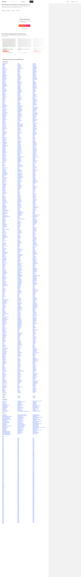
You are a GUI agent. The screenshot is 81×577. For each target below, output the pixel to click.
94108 (3, 439)
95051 (3, 475)
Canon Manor (19, 318)
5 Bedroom (19, 396)
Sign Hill (34, 183)
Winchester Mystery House (5, 411)
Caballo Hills (3, 146)
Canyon (34, 392)
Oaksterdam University (35, 425)
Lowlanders (3, 121)
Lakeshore (3, 87)
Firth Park (19, 252)
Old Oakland (3, 144)
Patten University (4, 415)
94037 (33, 521)
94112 (18, 440)
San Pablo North (19, 374)
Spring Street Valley (20, 211)
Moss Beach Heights (4, 386)
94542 (33, 501)
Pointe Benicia (4, 354)
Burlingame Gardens (35, 170)
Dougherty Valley (20, 186)
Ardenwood (34, 130)
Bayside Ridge (34, 252)
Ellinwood (3, 291)
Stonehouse (34, 266)
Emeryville (34, 176)
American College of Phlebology (6, 434)
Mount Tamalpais (35, 406)
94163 (3, 451)
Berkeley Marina (19, 150)
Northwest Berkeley (4, 152)
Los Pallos (34, 292)
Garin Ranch (19, 305)
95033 (3, 455)
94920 (3, 513)
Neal (18, 101)
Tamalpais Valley (20, 221)
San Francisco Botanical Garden (36, 405)
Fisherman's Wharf (35, 68)
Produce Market (34, 82)
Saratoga (19, 229)
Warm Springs (34, 129)
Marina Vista (19, 323)
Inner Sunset (19, 77)
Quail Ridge (34, 360)
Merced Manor (19, 86)
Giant (3, 287)
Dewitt (3, 247)
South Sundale (34, 132)
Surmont (19, 182)
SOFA (33, 106)
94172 (3, 452)
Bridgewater (34, 178)
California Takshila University (6, 433)
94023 (3, 495)
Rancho (18, 168)
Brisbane (34, 251)
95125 (3, 463)
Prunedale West (34, 369)
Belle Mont (34, 247)
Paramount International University (6, 419)
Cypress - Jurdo (19, 114)
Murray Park (19, 271)
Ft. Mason (19, 64)
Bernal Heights (19, 83)
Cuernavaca (19, 117)
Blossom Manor (4, 180)
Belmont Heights (4, 248)
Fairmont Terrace (35, 338)
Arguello (19, 189)
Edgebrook (19, 288)
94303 (3, 454)
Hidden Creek (4, 276)
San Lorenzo (3, 380)
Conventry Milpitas (20, 174)
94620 (18, 487)
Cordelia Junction (20, 325)
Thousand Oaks (19, 154)
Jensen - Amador (4, 158)
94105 (18, 438)
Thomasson (3, 326)
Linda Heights (4, 385)
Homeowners (73, 1)
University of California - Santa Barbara (7, 425)
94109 (18, 439)
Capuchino (34, 321)
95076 (3, 518)
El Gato (3, 179)
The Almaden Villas (20, 105)
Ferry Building (34, 403)
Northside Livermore (4, 237)
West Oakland (19, 137)
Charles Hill (19, 341)
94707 (33, 491)
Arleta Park (3, 334)
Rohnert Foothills (4, 318)
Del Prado (3, 156)
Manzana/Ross (19, 274)
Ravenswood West (4, 381)
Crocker (18, 296)
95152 (3, 468)
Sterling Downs (4, 251)
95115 (33, 460)
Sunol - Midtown (4, 124)
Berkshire (3, 311)
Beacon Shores (4, 225)
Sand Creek (3, 305)
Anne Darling (34, 103)
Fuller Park (34, 264)
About (77, 1)
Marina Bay (3, 278)
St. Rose (34, 217)
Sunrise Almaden (4, 109)
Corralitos (3, 369)
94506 (33, 506)
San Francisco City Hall (20, 407)
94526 (3, 507)
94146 (3, 448)
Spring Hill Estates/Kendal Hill (36, 275)
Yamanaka (3, 314)
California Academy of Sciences (21, 401)
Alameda (19, 208)
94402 (18, 477)
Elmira (18, 388)
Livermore (34, 236)
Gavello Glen (3, 118)
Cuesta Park (34, 117)
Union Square (4, 71)
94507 (18, 515)
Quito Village (19, 233)
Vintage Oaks (34, 124)
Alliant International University (36, 415)
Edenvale (19, 123)
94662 (18, 497)
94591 (33, 519)
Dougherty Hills (19, 187)
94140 (3, 446)
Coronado (3, 283)
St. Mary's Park (19, 89)
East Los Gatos (34, 179)
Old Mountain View (20, 115)
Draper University (4, 420)
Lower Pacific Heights (20, 68)
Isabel (3, 241)
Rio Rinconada (34, 180)
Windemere (34, 187)
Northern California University (6, 422)
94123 (33, 442)
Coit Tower (19, 403)
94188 (33, 452)
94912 (33, 498)
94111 (3, 440)
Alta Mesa (3, 99)
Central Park (3, 165)
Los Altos (3, 168)
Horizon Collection (35, 315)
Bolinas (3, 388)
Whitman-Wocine (4, 207)
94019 (3, 515)
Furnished (34, 397)
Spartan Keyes (4, 110)
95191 (33, 471)
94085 (3, 474)
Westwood (3, 268)
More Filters (17, 10)
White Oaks (34, 191)
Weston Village (4, 352)
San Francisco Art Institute (21, 426)
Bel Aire (18, 262)
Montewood (19, 235)
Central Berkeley (35, 152)
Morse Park (34, 121)
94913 (3, 499)
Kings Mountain (19, 334)
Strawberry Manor (35, 221)
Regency (19, 244)
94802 (33, 509)
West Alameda (4, 209)
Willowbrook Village (35, 361)
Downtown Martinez (4, 348)
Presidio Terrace (4, 67)
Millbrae (3, 321)
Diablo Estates (34, 310)
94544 (18, 502)
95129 (18, 464)
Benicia (33, 353)
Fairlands (3, 161)
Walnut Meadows (20, 310)
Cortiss (33, 331)
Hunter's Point (4, 86)
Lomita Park (34, 196)
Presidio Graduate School (21, 423)
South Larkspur (34, 268)
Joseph (3, 166)
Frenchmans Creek (4, 335)
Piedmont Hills (19, 103)
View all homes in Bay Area (24, 25)
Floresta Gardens (4, 259)
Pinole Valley (34, 384)
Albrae (18, 134)
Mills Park (3, 197)
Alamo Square (4, 74)
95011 (18, 494)
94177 (18, 452)
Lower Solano (19, 376)
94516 (3, 523)
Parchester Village (35, 280)
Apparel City (34, 91)
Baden (33, 184)
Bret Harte (19, 93)
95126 (18, 463)
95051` (18, 475)
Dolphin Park (34, 223)
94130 (33, 444)
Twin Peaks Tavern (4, 410)
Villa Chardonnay (35, 243)
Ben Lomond (19, 203)
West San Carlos (19, 109)
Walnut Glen (3, 164)
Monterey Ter (19, 342)
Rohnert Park (19, 317)
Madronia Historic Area (5, 236)
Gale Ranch (34, 186)
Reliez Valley (19, 292)
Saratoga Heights (4, 232)
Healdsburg (34, 326)
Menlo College (34, 430)
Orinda (3, 339)
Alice (3, 342)
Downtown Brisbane (4, 252)
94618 (33, 486)
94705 (3, 490)
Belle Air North (19, 195)
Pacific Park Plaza (20, 178)
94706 (18, 491)
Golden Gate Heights (35, 79)
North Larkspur (19, 268)
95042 (3, 522)
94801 (18, 509)
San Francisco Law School (36, 426)
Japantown (19, 70)
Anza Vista (19, 72)
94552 (3, 503)
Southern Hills (4, 296)
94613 (3, 485)
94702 (33, 490)
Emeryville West (4, 178)
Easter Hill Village (4, 284)
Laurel (18, 127)
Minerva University (20, 422)
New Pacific (19, 366)
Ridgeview (3, 290)
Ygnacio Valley (34, 199)
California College (4, 429)
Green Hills (34, 322)
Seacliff (3, 66)
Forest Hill (19, 79)
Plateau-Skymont (35, 250)
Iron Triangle (4, 279)
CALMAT (19, 433)
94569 (3, 521)
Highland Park (19, 148)
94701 (18, 490)
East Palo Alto (4, 301)
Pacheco (34, 365)
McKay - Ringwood (4, 114)
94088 (18, 455)
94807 (18, 511)
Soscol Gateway (4, 266)
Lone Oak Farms (35, 276)
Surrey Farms (19, 180)
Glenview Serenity (35, 113)
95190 (18, 471)
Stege (33, 286)
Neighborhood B (35, 319)
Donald (18, 331)
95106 (18, 458)
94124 (3, 443)
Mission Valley (34, 134)
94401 (3, 477)
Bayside (18, 385)
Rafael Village (34, 246)
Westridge (3, 254)
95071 (3, 505)
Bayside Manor (19, 321)
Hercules (3, 366)
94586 (18, 521)
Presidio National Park (5, 63)
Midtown (34, 97)
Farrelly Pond (4, 260)
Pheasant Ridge (19, 160)
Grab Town (34, 334)
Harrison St (34, 149)
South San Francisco (4, 183)
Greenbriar (19, 287)
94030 (3, 514)
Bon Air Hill (3, 271)
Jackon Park (3, 117)
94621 (33, 487)
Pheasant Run (19, 313)
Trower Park (3, 350)
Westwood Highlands (4, 85)
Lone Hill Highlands (20, 110)
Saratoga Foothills (20, 232)
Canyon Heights (34, 133)
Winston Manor (4, 185)
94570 (18, 514)
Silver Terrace (34, 90)
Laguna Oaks (34, 158)
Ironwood (34, 157)
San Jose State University (21, 418)
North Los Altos (4, 169)
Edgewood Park (34, 128)
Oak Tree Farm (4, 160)
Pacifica (18, 362)
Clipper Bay (19, 354)
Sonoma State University (5, 319)
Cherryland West (19, 381)
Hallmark (3, 250)
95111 (33, 459)
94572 (18, 517)
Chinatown (34, 69)
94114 (33, 440)
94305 (18, 505)
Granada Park (34, 239)
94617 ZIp (3, 486)
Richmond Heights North (36, 373)
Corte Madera (34, 299)
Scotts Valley (3, 203)
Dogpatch (3, 82)
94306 (33, 454)
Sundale (3, 136)
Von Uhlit (34, 267)
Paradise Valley (4, 184)
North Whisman (4, 115)
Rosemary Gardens (35, 107)
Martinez (34, 345)
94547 (3, 517)
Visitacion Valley (4, 93)
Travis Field (19, 326)
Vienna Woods (4, 345)
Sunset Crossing (4, 306)
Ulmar (18, 239)
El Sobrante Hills (4, 282)
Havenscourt (19, 145)
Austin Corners (4, 235)
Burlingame (19, 169)
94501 (18, 481)
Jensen (3, 239)
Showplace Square (4, 75)
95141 (33, 466)
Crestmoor (19, 196)
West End (34, 208)
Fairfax (3, 365)
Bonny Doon (3, 205)
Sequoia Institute (35, 433)
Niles (3, 130)
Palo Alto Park (34, 303)
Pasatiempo (19, 205)
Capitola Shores (19, 333)
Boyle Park (3, 220)
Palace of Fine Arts (20, 409)
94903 (18, 498)
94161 (18, 450)
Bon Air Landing (4, 270)
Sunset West (19, 242)
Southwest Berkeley (20, 152)
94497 (18, 478)
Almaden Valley (34, 388)
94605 (18, 483)
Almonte (19, 219)
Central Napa (3, 264)
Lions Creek (19, 358)
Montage (34, 241)
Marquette (19, 309)
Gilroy (18, 356)
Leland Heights (34, 242)
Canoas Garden (19, 107)
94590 (18, 519)
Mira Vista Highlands (20, 352)
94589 (3, 519)
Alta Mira (3, 189)
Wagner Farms (4, 244)
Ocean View (3, 377)
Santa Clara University (20, 420)
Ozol (2, 347)
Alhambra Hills (4, 346)
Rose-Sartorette (4, 106)
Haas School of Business (36, 424)
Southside (19, 153)
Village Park (3, 368)
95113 (18, 460)
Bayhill (3, 195)
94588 (33, 493)
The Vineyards (34, 244)
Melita (18, 216)
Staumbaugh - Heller (4, 128)
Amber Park (3, 315)
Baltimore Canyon (35, 271)
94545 (33, 502)
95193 (18, 472)
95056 (33, 476)
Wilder (18, 339)
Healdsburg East (19, 327)
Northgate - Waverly (4, 142)
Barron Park (3, 95)
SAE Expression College (5, 427)
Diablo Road (19, 256)
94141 (18, 446)
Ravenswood (34, 235)
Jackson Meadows (20, 276)
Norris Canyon (19, 392)
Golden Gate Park (35, 74)
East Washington (4, 376)
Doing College (19, 428)
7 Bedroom (3, 397)
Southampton (34, 354)
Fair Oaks (3, 292)
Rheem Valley (4, 329)
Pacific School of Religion (21, 425)
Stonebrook (3, 307)
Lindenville (19, 184)
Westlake (3, 295)
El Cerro (34, 255)
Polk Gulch (3, 69)
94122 (18, 442)
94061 (33, 478)
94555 (3, 481)
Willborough (3, 170)
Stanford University (35, 418)
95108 (33, 458)
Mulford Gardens (35, 258)
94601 (3, 482)
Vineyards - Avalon (4, 132)
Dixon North (19, 372)
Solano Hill (19, 378)
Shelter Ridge (4, 221)
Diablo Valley (19, 290)
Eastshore (34, 287)
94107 (33, 438)
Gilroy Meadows (4, 360)
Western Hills (19, 251)
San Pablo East (34, 374)
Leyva (33, 105)
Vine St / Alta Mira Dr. (35, 349)
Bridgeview (34, 355)
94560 (3, 456)
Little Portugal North (35, 123)
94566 (18, 493)
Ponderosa (19, 224)
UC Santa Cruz (34, 204)
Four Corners (19, 297)
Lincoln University (4, 414)
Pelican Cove (19, 225)
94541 (18, 501)
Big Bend (34, 296)
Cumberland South (35, 119)
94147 (18, 448)
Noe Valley (34, 83)
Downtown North (35, 94)
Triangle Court (34, 284)
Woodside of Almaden (35, 114)
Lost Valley (34, 341)
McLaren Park (4, 94)
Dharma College (4, 423)
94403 (33, 477)
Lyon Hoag (34, 169)
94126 (33, 443)
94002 (3, 506)
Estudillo (34, 259)
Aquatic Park (3, 64)
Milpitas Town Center (5, 173)
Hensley (34, 111)
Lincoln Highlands (35, 148)
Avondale (19, 238)
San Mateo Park (34, 126)
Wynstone (34, 313)
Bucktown (19, 349)
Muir (18, 346)
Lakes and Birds (19, 133)
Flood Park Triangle (20, 125)
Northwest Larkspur (20, 272)
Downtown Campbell (20, 165)
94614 (18, 485)
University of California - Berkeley (22, 414)
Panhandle (19, 74)
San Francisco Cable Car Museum (37, 411)
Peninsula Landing (4, 224)
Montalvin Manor (4, 374)
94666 (18, 489)
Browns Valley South (20, 263)
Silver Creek (3, 102)
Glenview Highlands (4, 322)
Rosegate (3, 309)
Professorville (19, 98)
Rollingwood (34, 197)
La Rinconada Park (20, 181)
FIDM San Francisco (4, 424)
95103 (3, 458)
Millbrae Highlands (35, 323)
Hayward (34, 205)
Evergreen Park (34, 99)
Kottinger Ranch (19, 158)
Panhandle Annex (20, 283)
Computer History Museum (36, 407)
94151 (33, 448)
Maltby (33, 347)
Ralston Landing (4, 223)
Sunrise (18, 311)
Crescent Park (4, 97)
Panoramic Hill (19, 141)
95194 (33, 472)
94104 (3, 438)
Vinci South (3, 111)
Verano (3, 298)
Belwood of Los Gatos (35, 181)
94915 (18, 499)
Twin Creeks (19, 188)
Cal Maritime (34, 420)
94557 (18, 503)
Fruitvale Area (4, 231)
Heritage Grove (34, 182)
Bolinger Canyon (35, 330)
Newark (34, 225)
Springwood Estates (20, 266)
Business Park (19, 306)
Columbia (19, 337)
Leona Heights (19, 146)
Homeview (19, 250)
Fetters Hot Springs (4, 299)
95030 (33, 497)
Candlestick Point (20, 90)
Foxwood (3, 227)
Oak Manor (19, 365)
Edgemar (3, 364)
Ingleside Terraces (35, 86)
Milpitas (18, 172)
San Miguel (19, 118)
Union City (3, 288)
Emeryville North (4, 177)
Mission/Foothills (35, 207)
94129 (18, 444)
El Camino (19, 183)
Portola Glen (3, 238)
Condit (3, 294)
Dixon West (3, 372)
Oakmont (34, 213)
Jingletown (34, 141)
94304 (18, 454)
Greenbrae (3, 361)
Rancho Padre (19, 179)
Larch (18, 330)
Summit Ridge (19, 200)
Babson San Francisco (35, 422)
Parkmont (19, 132)
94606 (33, 483)
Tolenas (3, 325)
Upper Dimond (4, 148)
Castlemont (34, 140)
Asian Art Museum (4, 403)
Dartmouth (34, 376)
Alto (18, 220)
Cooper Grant (19, 215)
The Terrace (3, 355)
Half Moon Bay (34, 333)
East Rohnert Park (35, 317)
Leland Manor (34, 95)
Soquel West (19, 361)
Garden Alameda (4, 107)
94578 (33, 507)
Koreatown (19, 122)
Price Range (3, 10)
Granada (3, 176)
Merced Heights (34, 87)
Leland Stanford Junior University (6, 431)
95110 (18, 459)
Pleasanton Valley (20, 161)
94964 (33, 522)
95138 (3, 466)
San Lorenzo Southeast (35, 380)
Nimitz (33, 118)
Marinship (34, 211)
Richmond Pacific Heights (36, 352)
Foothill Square (19, 142)
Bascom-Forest (34, 109)
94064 (33, 479)
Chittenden (19, 369)
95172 (33, 470)
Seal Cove (19, 386)
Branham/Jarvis (34, 110)
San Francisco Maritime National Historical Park (23, 411)
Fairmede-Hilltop (20, 278)
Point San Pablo (19, 279)
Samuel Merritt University (36, 414)
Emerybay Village (20, 177)
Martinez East (19, 347)
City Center (34, 177)
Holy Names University (20, 416)
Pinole (3, 384)
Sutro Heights (34, 65)
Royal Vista (3, 188)
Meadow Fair (3, 113)
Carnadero (3, 357)
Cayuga (33, 93)
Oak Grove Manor (4, 172)
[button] (79, 1)
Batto (3, 297)
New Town (3, 211)
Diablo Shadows (4, 199)
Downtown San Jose (35, 101)
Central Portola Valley (20, 254)
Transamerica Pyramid (5, 407)
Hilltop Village (19, 286)
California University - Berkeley (6, 418)
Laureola (3, 191)
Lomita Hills (3, 323)
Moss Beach (34, 385)
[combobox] (15, 2)
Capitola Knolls (4, 333)
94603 (33, 482)
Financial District (4, 70)
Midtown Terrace (35, 78)
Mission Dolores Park (4, 405)
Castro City (34, 115)
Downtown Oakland (4, 137)
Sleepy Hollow (4, 341)
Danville (34, 254)
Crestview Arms (34, 370)
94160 (3, 450)
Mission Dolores (19, 81)
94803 (3, 510)
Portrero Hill (34, 81)
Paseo (3, 233)
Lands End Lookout (4, 406)
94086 (18, 474)
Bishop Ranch (4, 187)
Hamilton (34, 165)
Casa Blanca (3, 358)
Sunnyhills (34, 174)
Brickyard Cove (19, 280)
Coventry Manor (19, 264)
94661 (3, 489)
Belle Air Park (34, 195)
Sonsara (18, 329)
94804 (18, 510)
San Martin (19, 382)
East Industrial (4, 133)
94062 (3, 479)
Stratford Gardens (4, 119)
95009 (3, 494)
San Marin (19, 246)
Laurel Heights (34, 67)
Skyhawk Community (5, 215)
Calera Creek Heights (20, 173)
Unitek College (4, 428)
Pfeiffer (3, 389)
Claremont (34, 342)
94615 (33, 485)
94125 (18, 443)
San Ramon (3, 186)
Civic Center (3, 73)
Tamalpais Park (4, 219)
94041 (3, 473)
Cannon (18, 350)
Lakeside (34, 146)
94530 (3, 509)
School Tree (3, 330)
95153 (18, 468)
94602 (18, 482)
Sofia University (19, 431)
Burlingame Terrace (20, 170)
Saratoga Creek (34, 229)
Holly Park (34, 89)
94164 (18, 451)
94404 (3, 478)
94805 (33, 510)
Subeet (33, 325)
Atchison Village (35, 279)
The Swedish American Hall (36, 409)
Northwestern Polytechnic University (37, 423)
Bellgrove (34, 232)
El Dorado (34, 288)
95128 (3, 464)
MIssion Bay (34, 73)
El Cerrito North (35, 351)
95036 (3, 497)
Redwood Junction (20, 129)
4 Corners (34, 301)
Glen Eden (3, 208)
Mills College (34, 138)
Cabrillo (18, 136)
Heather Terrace (19, 345)
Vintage (18, 267)
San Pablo (3, 373)
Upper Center (4, 337)
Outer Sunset (3, 77)
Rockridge (3, 138)
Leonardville (34, 209)
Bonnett (34, 164)
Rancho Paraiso (19, 199)
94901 (3, 498)
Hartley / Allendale (4, 351)
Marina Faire (19, 260)
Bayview (34, 85)
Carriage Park (19, 360)
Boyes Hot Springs (35, 298)
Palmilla (18, 315)
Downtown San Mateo (20, 126)
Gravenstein (19, 217)
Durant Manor (4, 150)
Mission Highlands (35, 297)
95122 (3, 462)
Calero (18, 357)
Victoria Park (34, 172)
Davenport (3, 204)
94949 (18, 522)
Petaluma (19, 227)
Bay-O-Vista (19, 258)
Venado (3, 327)
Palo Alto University (35, 431)
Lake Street (19, 66)
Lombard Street (34, 401)
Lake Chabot (34, 337)
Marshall (19, 338)
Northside (3, 153)
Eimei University (4, 430)
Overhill (3, 343)
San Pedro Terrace (35, 364)
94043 (33, 473)
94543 (3, 502)
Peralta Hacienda (35, 144)
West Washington (35, 377)
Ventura (3, 101)
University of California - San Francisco (22, 415)
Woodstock (19, 209)
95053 (3, 476)
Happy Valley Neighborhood (5, 229)
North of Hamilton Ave (20, 166)
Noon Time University (20, 429)
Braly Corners (4, 122)
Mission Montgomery (35, 216)
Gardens (18, 301)
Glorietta (34, 339)
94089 (33, 455)
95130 (33, 464)
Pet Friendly (19, 397)
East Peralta (3, 149)
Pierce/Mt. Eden (19, 231)
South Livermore (35, 238)
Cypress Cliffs (34, 386)
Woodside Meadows (20, 291)
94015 (18, 495)
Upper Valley (3, 338)
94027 (18, 513)
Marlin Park (19, 223)
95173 (3, 471)
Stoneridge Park (35, 162)
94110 (33, 439)
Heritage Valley (4, 162)
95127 (33, 463)
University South (20, 99)
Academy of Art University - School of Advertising (39, 427)
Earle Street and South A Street (6, 216)
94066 (33, 495)
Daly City (34, 294)
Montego (34, 390)
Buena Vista (34, 75)
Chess (33, 192)
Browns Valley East (4, 263)
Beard (3, 262)
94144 (18, 447)
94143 (3, 447)
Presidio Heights (19, 67)
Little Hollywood (4, 90)
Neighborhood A (19, 319)
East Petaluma (34, 227)
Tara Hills (19, 373)
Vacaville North (34, 348)
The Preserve (34, 161)
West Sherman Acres (35, 291)
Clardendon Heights (4, 78)
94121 (3, 442)
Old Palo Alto (19, 95)
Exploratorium (34, 410)
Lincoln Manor (4, 217)
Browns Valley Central (35, 262)
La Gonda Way (34, 256)
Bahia (18, 247)
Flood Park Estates (35, 302)
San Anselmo (34, 343)
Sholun (18, 295)
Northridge (3, 293)
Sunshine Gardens (20, 185)
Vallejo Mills (3, 134)
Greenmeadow (19, 97)
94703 (3, 491)
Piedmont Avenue (20, 138)
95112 (3, 460)
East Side (34, 185)
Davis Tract (19, 259)
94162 (33, 450)
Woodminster (19, 144)
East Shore (34, 378)
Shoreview (34, 127)
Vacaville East (4, 349)
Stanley (18, 294)
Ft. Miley (3, 65)
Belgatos (3, 182)
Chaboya (3, 103)
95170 (18, 470)
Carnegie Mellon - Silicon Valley (37, 419)
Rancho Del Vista (35, 358)
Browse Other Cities (24, 28)
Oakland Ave (19, 149)
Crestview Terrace (20, 370)
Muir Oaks (34, 346)
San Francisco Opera (20, 410)
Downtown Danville (20, 255)
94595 (33, 515)
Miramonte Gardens (35, 329)
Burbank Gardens (35, 215)
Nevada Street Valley (4, 212)
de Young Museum (20, 402)
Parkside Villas (4, 317)
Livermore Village (4, 240)
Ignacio (3, 246)
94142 (33, 446)
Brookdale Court (35, 305)
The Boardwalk (34, 200)
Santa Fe (3, 286)
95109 (3, 459)
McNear (18, 228)
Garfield (18, 377)
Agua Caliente (19, 299)
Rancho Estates (34, 327)
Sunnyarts (19, 119)
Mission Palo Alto (20, 303)
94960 (33, 499)
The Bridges (34, 188)
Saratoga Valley (19, 236)
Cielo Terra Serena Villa (20, 176)
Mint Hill (19, 75)
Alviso (33, 122)
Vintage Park (34, 193)
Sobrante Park (4, 141)
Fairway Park (19, 207)
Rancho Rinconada (35, 154)
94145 (33, 447)
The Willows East (4, 303)
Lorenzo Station (35, 381)
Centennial (3, 129)
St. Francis (34, 295)
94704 (33, 489)
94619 (3, 487)
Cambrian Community (20, 106)
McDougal (19, 191)
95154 (33, 468)
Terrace (3, 267)
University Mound (4, 91)
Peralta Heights (4, 83)
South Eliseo (19, 270)
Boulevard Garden (4, 353)
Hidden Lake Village (4, 174)
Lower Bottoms (19, 140)
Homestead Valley (35, 219)
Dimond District (35, 142)
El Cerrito (19, 351)
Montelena (34, 311)
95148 (3, 467)
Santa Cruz (3, 201)
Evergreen (19, 102)
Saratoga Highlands (4, 181)
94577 (18, 507)
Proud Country (4, 242)
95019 (33, 517)
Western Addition (35, 72)
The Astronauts (34, 366)
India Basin (19, 85)
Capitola (34, 203)
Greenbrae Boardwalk (5, 272)
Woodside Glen (34, 307)
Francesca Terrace (4, 356)
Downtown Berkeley (35, 150)
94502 (33, 481)
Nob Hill (19, 69)
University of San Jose (35, 428)
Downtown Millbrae (20, 322)
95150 (18, 467)
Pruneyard (34, 166)
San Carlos (34, 189)
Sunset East (34, 237)
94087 (33, 474)
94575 (33, 514)
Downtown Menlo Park (20, 124)
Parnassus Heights (35, 77)
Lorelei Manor (34, 125)
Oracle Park (19, 406)
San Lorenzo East (4, 382)
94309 (33, 505)
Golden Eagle (4, 157)
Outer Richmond (35, 66)
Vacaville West (34, 350)
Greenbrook (3, 255)
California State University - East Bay (6, 416)
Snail (18, 121)
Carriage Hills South (35, 283)
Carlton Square (19, 243)
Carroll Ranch (4, 331)
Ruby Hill (19, 162)
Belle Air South (4, 196)
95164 (3, 470)
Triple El (34, 98)
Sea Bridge (34, 224)
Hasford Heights (19, 282)
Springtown (19, 241)
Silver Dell (34, 293)
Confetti (34, 309)
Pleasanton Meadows (35, 160)
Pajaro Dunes (34, 368)
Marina (18, 63)
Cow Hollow (34, 63)
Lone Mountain (4, 72)
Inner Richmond (35, 71)
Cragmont (34, 153)
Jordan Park (3, 68)
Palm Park (19, 128)
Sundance (34, 357)
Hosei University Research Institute (37, 429)
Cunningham (3, 274)
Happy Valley (19, 157)
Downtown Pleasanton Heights (21, 156)
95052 (33, 475)
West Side (19, 164)
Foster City (19, 192)
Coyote (3, 275)
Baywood (19, 293)
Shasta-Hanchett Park (4, 105)
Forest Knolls (19, 78)
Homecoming (4, 310)
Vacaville (19, 348)
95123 (18, 462)
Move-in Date (8, 10)
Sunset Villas (19, 355)
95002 (18, 456)
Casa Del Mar (19, 335)
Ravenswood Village (4, 302)
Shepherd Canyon (4, 392)
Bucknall (34, 233)
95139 (18, 466)
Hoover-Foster (34, 145)
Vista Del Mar (19, 65)
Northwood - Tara (20, 343)
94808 (33, 511)
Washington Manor (4, 258)
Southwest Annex (35, 282)
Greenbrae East (34, 270)
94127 (3, 444)
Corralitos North (4, 370)
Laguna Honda (4, 79)
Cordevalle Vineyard (35, 382)
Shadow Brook (4, 390)
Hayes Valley (19, 73)
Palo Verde (19, 94)
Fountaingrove (19, 213)
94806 (3, 511)
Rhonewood (19, 240)
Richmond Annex (35, 278)
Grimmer (34, 136)
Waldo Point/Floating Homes (21, 212)
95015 (3, 493)
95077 (33, 518)
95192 (3, 472)
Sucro (33, 372)
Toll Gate (34, 231)
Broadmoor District (35, 260)
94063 (18, 479)
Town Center (3, 193)
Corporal (34, 356)
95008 (33, 456)
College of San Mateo (20, 430)
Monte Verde (19, 197)
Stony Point (34, 318)
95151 (33, 467)
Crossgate (19, 390)
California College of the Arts (21, 424)
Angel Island (19, 405)
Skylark (34, 272)
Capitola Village (19, 204)
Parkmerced (19, 87)
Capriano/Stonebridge (20, 275)
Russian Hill (34, 64)
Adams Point (3, 140)
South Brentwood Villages (5, 313)
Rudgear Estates (4, 200)
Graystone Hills (34, 389)
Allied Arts (3, 126)
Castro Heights (19, 284)
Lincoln (18, 193)
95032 (33, 494)
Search (31, 1)
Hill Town (19, 368)
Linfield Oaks (4, 125)
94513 (33, 513)
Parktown (34, 173)
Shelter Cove (19, 364)
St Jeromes (19, 353)
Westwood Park (19, 91)
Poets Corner (3, 154)
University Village (20, 302)
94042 (18, 473)
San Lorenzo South (20, 380)
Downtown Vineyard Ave (36, 156)
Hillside (3, 378)
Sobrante (3, 280)
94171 (33, 451)
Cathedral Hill (34, 70)
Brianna (18, 389)
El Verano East (19, 298)
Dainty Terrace (19, 314)
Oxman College (4, 426)
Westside (34, 201)
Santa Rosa (34, 212)
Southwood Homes (20, 307)
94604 (3, 483)
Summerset (19, 237)
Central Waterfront (20, 82)
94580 (33, 503)
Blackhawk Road (4, 256)
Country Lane (34, 228)
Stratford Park (34, 240)
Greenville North (4, 243)
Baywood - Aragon (4, 127)
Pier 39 (3, 402)
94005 (18, 506)
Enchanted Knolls (35, 220)
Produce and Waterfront (5, 145)
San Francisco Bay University (21, 427)
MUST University (35, 416)
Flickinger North (20, 111)
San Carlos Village (4, 192)
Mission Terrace (4, 89)
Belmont (19, 248)
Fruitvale (34, 137)
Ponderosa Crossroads (35, 306)
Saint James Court (35, 314)
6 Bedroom (34, 396)
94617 (18, 486)
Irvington (19, 130)
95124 (33, 462)
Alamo (33, 335)
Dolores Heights (4, 81)
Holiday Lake (34, 274)
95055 (18, 476)
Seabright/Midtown (20, 201)
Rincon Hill (19, 71)
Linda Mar (34, 362)
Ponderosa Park (4, 123)
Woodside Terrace (4, 362)
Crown (3, 228)
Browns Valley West (35, 263)
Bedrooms (13, 10)
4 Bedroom (3, 396)
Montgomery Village (4, 213)
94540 (3, 501)
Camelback (34, 290)
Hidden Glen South (20, 113)
